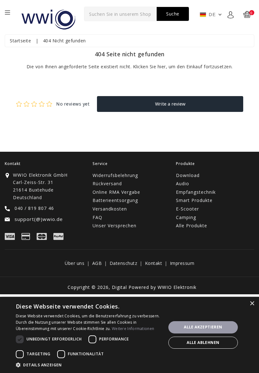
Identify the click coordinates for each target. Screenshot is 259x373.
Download (188, 175)
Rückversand (107, 183)
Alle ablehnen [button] (203, 342)
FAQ (97, 217)
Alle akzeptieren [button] (203, 327)
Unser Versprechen (114, 226)
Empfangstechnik (196, 192)
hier (162, 67)
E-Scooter (187, 209)
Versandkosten (110, 209)
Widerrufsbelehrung (115, 175)
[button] (89, 365)
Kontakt (153, 263)
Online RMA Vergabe (116, 192)
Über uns (74, 263)
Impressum (182, 263)
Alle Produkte (191, 226)
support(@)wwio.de (38, 219)
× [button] (252, 303)
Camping (186, 217)
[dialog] (129, 335)
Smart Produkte (194, 200)
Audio (182, 183)
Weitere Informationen (133, 328)
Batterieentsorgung (115, 200)
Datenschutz (123, 263)
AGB (97, 263)
